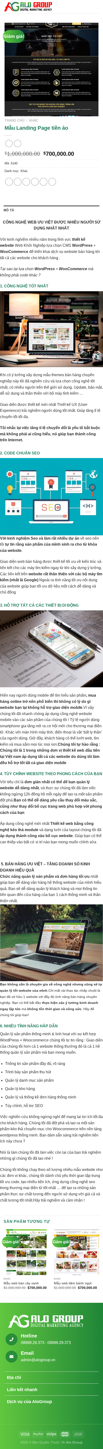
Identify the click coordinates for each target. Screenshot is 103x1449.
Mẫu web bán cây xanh (21, 1283)
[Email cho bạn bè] (35, 182)
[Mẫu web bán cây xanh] (26, 1252)
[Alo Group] (28, 6)
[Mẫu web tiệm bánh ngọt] (76, 1252)
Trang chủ (14, 120)
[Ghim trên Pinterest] (43, 182)
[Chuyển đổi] (92, 1378)
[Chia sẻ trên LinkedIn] (52, 182)
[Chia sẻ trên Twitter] (26, 182)
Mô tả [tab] (9, 210)
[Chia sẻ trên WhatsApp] (9, 182)
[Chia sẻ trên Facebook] (18, 182)
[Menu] (96, 6)
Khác (33, 120)
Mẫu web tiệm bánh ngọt (73, 1283)
